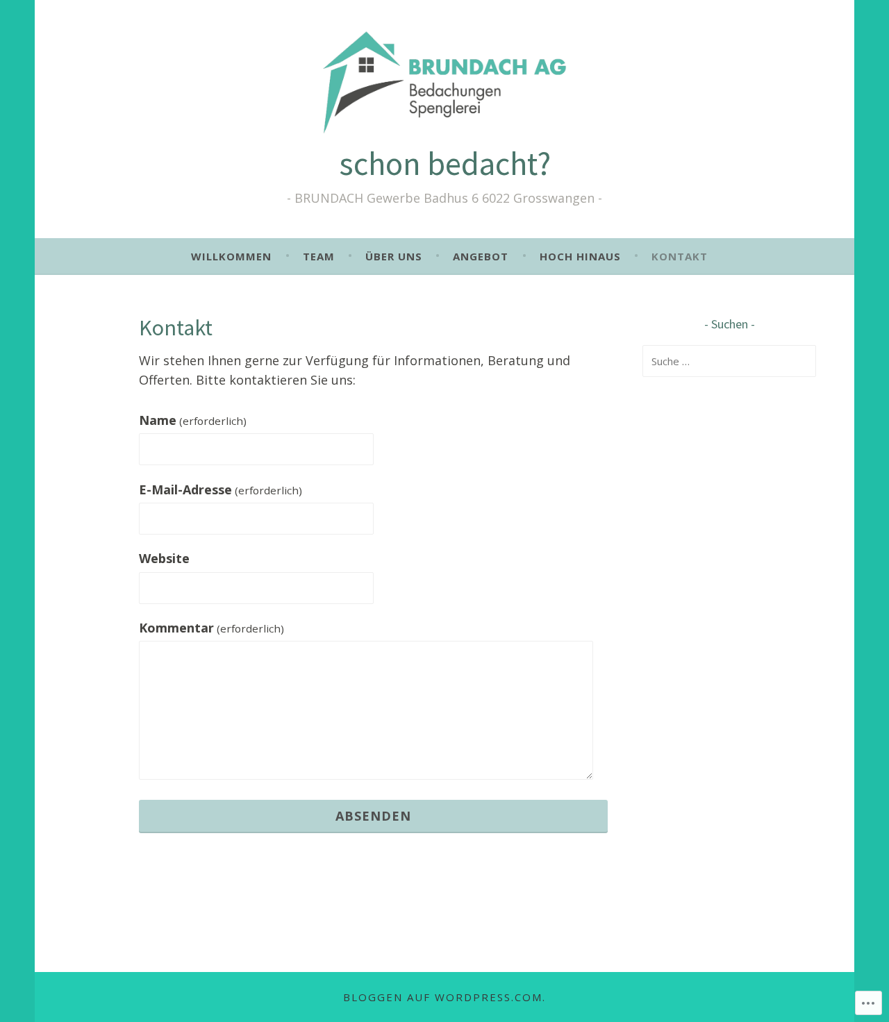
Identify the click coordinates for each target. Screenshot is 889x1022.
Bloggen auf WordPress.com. (444, 997)
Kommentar (211, 627)
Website (164, 558)
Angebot (480, 256)
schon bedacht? (445, 163)
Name (193, 420)
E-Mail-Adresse (220, 489)
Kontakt (679, 256)
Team (319, 256)
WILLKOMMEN (231, 256)
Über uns (393, 256)
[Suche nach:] (729, 361)
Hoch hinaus (580, 256)
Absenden (373, 815)
